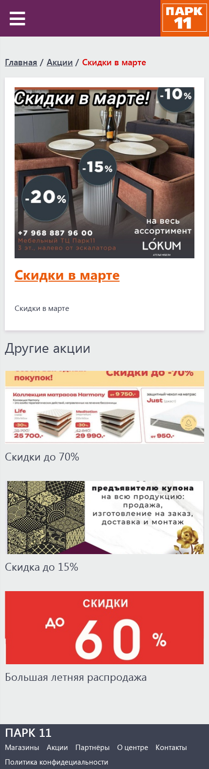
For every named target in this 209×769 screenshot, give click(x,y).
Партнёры (92, 747)
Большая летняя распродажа (76, 676)
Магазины (22, 747)
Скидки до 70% (42, 456)
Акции (60, 62)
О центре (132, 747)
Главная (21, 62)
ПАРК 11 (28, 732)
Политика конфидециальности (56, 762)
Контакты (171, 747)
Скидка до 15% (41, 566)
